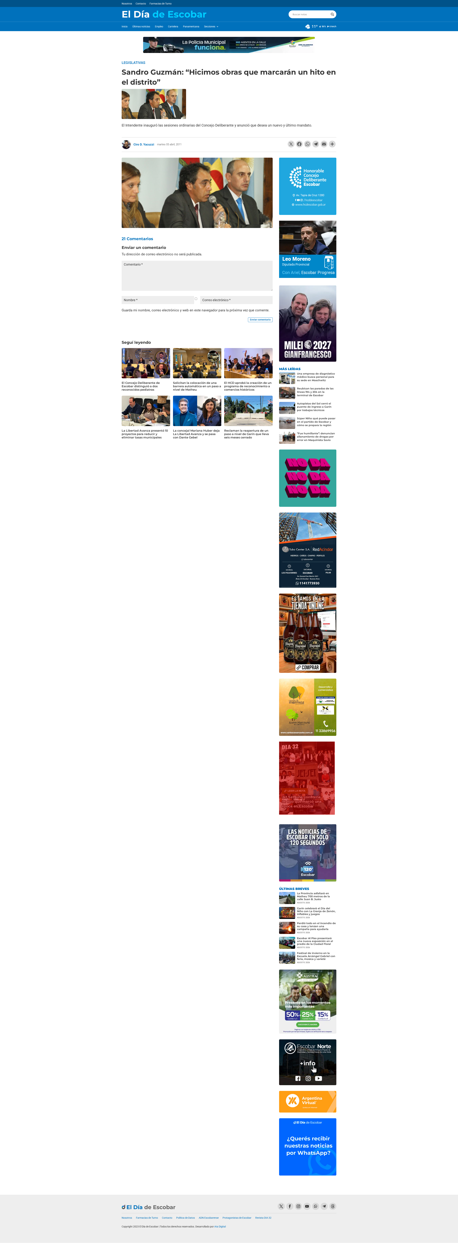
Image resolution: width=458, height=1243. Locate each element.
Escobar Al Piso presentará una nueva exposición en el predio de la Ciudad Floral (315, 941)
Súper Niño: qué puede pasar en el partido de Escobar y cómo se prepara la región (316, 422)
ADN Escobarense (209, 1218)
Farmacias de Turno (161, 3)
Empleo (159, 26)
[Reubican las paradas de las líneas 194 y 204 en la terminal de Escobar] (287, 393)
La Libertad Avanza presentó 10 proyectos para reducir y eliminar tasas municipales (145, 434)
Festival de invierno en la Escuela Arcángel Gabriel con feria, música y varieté (316, 956)
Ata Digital (220, 1226)
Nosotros (127, 3)
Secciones (209, 26)
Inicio (125, 26)
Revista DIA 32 (263, 1218)
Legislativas (133, 62)
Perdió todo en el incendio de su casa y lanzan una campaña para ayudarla (316, 926)
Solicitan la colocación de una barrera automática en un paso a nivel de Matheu (197, 386)
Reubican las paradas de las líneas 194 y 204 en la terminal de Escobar (315, 392)
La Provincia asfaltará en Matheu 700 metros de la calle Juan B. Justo (313, 896)
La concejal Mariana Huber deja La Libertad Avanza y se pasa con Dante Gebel (196, 434)
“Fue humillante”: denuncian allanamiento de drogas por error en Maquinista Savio (316, 437)
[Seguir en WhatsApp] (315, 1206)
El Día (164, 14)
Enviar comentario (260, 319)
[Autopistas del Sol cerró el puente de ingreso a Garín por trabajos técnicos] (287, 408)
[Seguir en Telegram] (324, 1206)
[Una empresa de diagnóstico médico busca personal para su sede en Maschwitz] (287, 378)
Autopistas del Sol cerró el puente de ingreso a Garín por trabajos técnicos (314, 407)
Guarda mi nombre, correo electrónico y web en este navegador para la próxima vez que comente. (195, 310)
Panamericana (191, 26)
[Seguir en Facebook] (289, 1206)
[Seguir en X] (281, 1206)
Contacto (141, 3)
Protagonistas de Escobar (237, 1218)
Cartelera (173, 26)
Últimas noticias (141, 26)
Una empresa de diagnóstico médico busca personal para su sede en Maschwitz (316, 377)
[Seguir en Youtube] (307, 1206)
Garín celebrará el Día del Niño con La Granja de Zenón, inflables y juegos (316, 911)
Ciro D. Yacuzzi (143, 144)
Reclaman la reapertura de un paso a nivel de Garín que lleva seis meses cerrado (246, 434)
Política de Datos (185, 1218)
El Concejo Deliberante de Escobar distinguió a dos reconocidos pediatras (141, 386)
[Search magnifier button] (332, 14)
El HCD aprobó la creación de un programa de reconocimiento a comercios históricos (248, 386)
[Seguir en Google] (332, 1206)
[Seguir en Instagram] (298, 1206)
